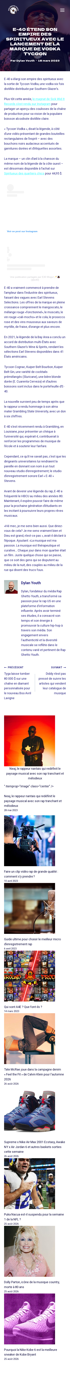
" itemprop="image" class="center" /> (29, 786)
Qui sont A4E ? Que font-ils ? (23, 1007)
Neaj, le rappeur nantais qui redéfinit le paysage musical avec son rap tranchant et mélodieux (35, 773)
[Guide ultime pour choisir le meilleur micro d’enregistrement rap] (35, 908)
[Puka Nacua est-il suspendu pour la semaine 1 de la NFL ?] (35, 1183)
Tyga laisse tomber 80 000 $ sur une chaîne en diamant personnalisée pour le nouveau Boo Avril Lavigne (17, 683)
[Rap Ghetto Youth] (13, 10)
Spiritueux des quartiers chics (24, 173)
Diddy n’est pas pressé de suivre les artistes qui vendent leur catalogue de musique (52, 680)
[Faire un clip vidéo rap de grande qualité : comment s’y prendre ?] (35, 840)
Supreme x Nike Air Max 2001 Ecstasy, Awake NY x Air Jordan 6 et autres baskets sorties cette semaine (34, 1147)
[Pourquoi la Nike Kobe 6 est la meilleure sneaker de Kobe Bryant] (35, 1319)
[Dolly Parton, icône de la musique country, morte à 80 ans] (35, 1251)
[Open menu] (62, 10)
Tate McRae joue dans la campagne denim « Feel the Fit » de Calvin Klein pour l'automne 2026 (34, 1074)
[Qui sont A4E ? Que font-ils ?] (35, 976)
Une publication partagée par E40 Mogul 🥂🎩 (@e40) (35, 278)
